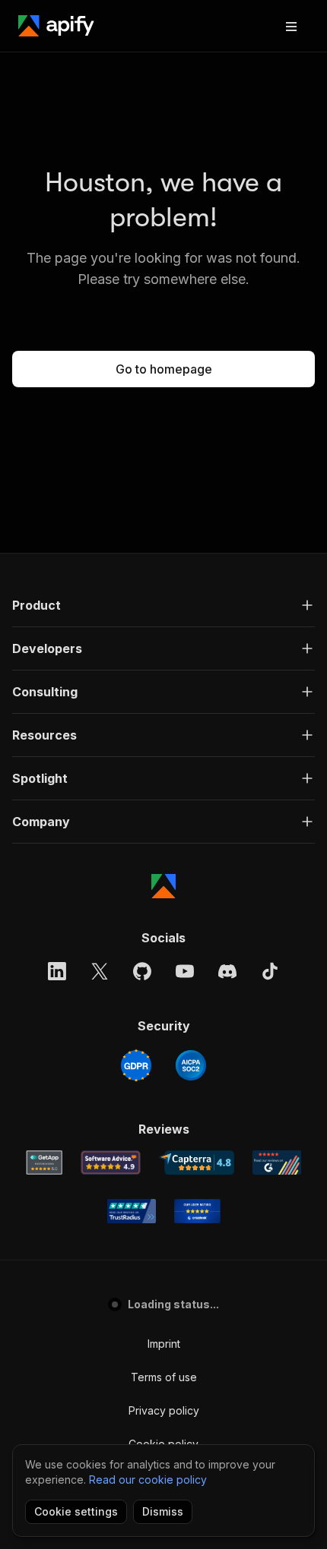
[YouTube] (185, 971)
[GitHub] (142, 971)
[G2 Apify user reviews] (276, 1162)
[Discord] (227, 971)
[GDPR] (136, 1065)
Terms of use (164, 1377)
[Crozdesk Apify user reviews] (197, 1211)
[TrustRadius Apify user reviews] (131, 1211)
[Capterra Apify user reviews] (196, 1162)
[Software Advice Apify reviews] (111, 1162)
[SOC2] (191, 1065)
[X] (99, 971)
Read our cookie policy (148, 1479)
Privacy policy (164, 1410)
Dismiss (162, 1511)
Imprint (164, 1343)
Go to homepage (164, 369)
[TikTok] (270, 971)
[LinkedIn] (57, 971)
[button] (163, 605)
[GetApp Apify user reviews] (44, 1162)
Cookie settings (76, 1511)
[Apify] (56, 25)
